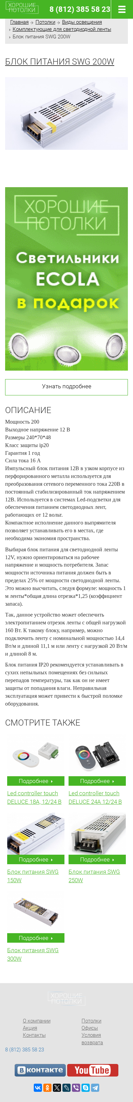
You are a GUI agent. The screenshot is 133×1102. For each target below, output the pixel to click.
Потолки (45, 22)
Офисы (90, 1028)
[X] (57, 1088)
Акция (30, 1028)
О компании (36, 1021)
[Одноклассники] (47, 1088)
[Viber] (76, 1088)
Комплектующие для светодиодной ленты (62, 29)
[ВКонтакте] (38, 1088)
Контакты (34, 1035)
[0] (120, 9)
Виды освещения (82, 22)
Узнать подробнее (66, 386)
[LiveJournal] (66, 1088)
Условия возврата (92, 1038)
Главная (19, 22)
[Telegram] (95, 1088)
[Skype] (86, 1088)
